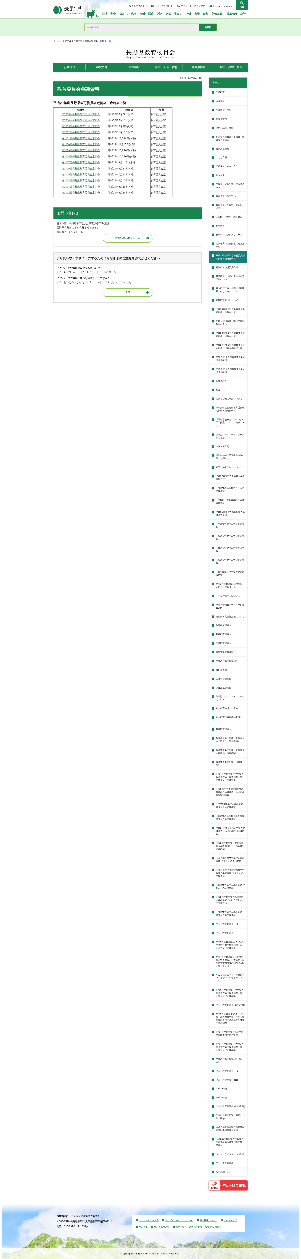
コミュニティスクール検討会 (230, 1154)
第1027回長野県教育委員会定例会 (81, 162)
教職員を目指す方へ (226, 196)
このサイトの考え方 (149, 1220)
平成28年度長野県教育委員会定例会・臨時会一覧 (230, 311)
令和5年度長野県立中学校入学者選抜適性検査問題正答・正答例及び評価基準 (230, 944)
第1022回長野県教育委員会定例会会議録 (230, 358)
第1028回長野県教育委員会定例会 (81, 156)
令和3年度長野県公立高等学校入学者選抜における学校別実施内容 (230, 846)
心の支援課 (221, 669)
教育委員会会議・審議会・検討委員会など (230, 138)
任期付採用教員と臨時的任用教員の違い (230, 322)
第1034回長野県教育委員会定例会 (81, 120)
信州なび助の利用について (229, 398)
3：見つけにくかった (119, 282)
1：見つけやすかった (72, 282)
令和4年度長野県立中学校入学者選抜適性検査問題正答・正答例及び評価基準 (230, 777)
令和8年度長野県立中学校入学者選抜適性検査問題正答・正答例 (230, 1142)
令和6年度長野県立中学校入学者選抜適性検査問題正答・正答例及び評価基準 (230, 993)
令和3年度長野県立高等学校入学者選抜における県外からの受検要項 (230, 900)
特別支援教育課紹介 (226, 652)
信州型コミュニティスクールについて (230, 698)
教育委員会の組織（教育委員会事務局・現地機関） (230, 751)
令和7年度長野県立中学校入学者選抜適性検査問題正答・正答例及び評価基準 (230, 1047)
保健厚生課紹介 (223, 687)
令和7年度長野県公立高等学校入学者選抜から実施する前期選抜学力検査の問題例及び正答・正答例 (230, 961)
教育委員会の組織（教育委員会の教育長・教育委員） (230, 740)
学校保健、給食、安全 (227, 166)
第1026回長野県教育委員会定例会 (81, 168)
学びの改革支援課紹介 (227, 661)
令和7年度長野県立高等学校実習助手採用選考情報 (229, 1033)
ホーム (56, 41)
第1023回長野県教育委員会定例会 (81, 186)
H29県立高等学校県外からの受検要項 (230, 489)
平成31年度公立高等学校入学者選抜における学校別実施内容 (230, 831)
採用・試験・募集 (224, 127)
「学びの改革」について (228, 595)
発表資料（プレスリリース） (230, 234)
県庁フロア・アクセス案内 (189, 1227)
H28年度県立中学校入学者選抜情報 (230, 573)
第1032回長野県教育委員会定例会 (81, 132)
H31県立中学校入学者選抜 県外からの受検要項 (230, 886)
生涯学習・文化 (223, 110)
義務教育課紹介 (223, 634)
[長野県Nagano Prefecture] (67, 10)
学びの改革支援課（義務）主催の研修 (230, 1117)
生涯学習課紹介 (223, 678)
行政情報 (220, 101)
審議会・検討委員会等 (227, 267)
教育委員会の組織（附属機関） (229, 763)
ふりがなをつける (164, 6)
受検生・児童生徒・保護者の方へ (230, 185)
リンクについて (161, 1227)
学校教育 (220, 92)
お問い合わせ (214, 1227)
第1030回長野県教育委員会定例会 (81, 144)
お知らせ (220, 390)
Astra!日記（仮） (224, 1172)
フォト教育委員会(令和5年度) (230, 1005)
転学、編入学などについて (229, 467)
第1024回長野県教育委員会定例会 (81, 180)
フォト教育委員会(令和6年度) (230, 1106)
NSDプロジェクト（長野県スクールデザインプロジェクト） (230, 978)
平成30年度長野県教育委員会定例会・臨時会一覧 (230, 334)
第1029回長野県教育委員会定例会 (81, 150)
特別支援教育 (222, 148)
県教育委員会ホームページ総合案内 (230, 606)
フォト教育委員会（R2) (227, 1071)
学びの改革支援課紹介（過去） (229, 1060)
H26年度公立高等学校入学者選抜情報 (230, 502)
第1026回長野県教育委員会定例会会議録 (230, 370)
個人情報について (208, 1220)
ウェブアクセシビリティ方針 (179, 1220)
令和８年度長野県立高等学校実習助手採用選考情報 (230, 1129)
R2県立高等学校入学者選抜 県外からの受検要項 (230, 805)
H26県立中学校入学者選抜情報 (230, 537)
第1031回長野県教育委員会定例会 (81, 138)
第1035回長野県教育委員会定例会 (81, 114)
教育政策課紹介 (223, 625)
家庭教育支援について (227, 300)
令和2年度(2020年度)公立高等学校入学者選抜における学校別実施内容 (230, 792)
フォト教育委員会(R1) (227, 1080)
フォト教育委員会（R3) (227, 924)
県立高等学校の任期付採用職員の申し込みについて (230, 290)
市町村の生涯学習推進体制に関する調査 (230, 457)
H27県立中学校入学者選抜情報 (230, 525)
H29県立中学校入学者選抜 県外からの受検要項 (230, 913)
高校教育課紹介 (223, 643)
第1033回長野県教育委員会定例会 (81, 126)
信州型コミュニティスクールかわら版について (230, 436)
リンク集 (220, 175)
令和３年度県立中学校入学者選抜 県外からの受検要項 (230, 859)
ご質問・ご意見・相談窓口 (229, 217)
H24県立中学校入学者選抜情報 (230, 549)
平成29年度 (221, 1088)
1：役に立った (68, 272)
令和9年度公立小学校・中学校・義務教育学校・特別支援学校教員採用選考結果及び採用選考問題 (230, 1018)
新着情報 (220, 226)
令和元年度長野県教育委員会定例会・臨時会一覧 (230, 409)
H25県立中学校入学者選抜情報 (230, 561)
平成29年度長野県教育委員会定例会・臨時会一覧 (230, 257)
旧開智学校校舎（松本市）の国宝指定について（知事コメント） (230, 422)
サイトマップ (230, 1220)
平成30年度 (221, 1097)
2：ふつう (88, 272)
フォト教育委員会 (224, 933)
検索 (242, 7)
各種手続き (221, 381)
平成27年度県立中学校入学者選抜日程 (230, 478)
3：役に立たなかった (112, 272)
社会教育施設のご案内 (227, 708)
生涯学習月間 (222, 446)
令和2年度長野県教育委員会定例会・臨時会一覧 (229, 585)
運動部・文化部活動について (230, 616)
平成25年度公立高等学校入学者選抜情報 (230, 513)
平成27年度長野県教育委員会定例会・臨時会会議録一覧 (230, 346)
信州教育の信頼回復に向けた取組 (230, 245)
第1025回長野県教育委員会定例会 (81, 174)
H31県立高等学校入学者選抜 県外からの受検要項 (231, 817)
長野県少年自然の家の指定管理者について (230, 278)
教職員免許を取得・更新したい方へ (230, 206)
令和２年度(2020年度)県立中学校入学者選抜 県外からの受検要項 (230, 873)
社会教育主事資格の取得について (230, 719)
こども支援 (221, 157)
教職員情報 (221, 119)
